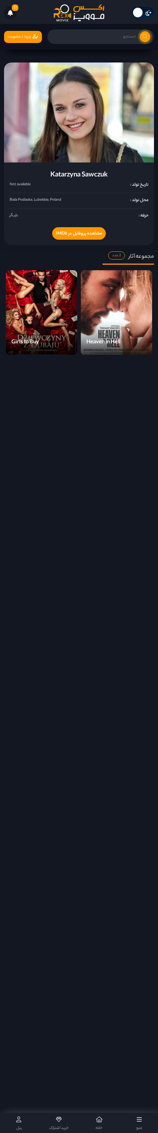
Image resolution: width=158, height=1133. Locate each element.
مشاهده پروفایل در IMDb (79, 233)
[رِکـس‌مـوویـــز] (79, 13)
